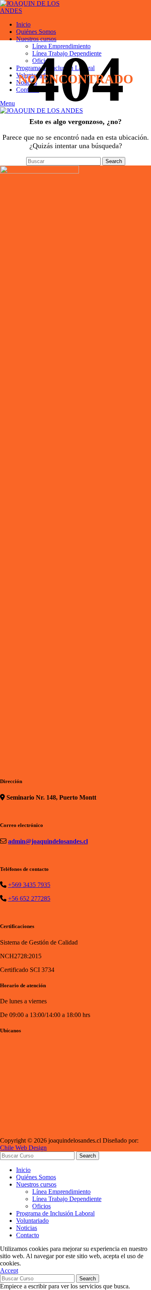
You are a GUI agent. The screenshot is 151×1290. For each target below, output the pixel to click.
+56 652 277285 (29, 898)
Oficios (41, 1206)
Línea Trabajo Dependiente (66, 1198)
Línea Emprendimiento (61, 1191)
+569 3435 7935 (29, 884)
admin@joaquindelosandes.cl (48, 841)
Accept (9, 1270)
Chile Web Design (23, 1147)
